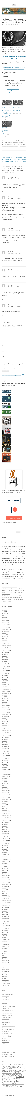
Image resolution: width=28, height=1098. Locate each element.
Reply (3, 191)
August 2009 (4, 971)
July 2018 (4, 781)
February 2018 (5, 790)
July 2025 (4, 633)
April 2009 (4, 976)
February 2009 (5, 980)
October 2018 (5, 776)
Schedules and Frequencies (14, 142)
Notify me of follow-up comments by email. (12, 364)
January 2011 (4, 941)
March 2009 (4, 978)
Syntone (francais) (6, 1040)
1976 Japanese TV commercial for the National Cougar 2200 (7, 159)
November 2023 (5, 668)
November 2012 (5, 902)
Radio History (19, 1074)
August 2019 (4, 758)
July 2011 (4, 930)
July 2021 (4, 718)
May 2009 (4, 974)
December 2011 (5, 921)
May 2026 (4, 615)
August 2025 (4, 631)
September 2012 (5, 905)
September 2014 (5, 863)
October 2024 (5, 649)
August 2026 (4, 610)
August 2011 (4, 928)
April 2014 (4, 872)
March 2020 (4, 746)
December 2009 (5, 964)
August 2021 (4, 716)
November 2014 (5, 859)
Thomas (7, 148)
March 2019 (4, 767)
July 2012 (4, 909)
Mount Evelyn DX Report (7, 1010)
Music (3, 142)
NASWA (3, 1012)
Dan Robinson (16, 1066)
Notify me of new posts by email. (10, 368)
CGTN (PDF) (10, 92)
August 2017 (4, 801)
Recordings (5, 1077)
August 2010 (4, 950)
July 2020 (4, 739)
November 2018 (5, 774)
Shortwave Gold (15, 1078)
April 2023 (4, 680)
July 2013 (4, 888)
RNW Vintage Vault (6, 1022)
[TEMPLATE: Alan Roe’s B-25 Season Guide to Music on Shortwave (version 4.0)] (7, 124)
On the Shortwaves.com (7, 1015)
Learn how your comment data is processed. (13, 374)
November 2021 (5, 711)
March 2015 (4, 852)
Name (4, 345)
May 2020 (4, 742)
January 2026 (4, 622)
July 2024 (4, 654)
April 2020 (4, 744)
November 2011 (5, 923)
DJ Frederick (5, 1069)
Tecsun (4, 1085)
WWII (25, 1086)
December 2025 (5, 624)
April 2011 (4, 935)
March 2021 (4, 725)
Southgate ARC (20, 1084)
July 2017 (4, 803)
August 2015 (4, 843)
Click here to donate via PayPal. (18, 492)
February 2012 (5, 918)
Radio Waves (14, 1075)
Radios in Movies (6, 1075)
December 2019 (5, 751)
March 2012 (4, 916)
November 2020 (5, 732)
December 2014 (5, 858)
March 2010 (4, 958)
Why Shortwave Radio (15, 1086)
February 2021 (5, 726)
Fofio (3, 1004)
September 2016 (5, 820)
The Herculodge (5, 1042)
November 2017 (5, 796)
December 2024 (5, 645)
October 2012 (5, 904)
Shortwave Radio (10, 1081)
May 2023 (4, 679)
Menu (14, 4)
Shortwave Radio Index (7, 1033)
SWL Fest (4, 1038)
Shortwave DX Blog (6, 1031)
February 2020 (5, 748)
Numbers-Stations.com (7, 1013)
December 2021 (5, 709)
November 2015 (5, 838)
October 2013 (5, 882)
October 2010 (5, 946)
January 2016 (4, 835)
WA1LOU (4, 1043)
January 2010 (4, 962)
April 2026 (4, 617)
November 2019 (5, 753)
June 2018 (4, 783)
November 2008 (5, 985)
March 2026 (4, 618)
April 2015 (4, 850)
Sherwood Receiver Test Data (8, 1026)
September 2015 (5, 842)
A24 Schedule (13, 144)
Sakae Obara (4, 1024)
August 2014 (4, 865)
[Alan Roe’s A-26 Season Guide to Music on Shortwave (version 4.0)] (18, 102)
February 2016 (5, 833)
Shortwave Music (12, 146)
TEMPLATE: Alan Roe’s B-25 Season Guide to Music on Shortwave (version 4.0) (6, 130)
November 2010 (5, 944)
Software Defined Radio (9, 1084)
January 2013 (4, 898)
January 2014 (4, 877)
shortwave (20, 1076)
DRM (10, 1069)
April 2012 (4, 914)
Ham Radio (22, 1070)
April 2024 (4, 659)
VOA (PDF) (9, 90)
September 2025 (5, 629)
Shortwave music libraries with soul (9, 587)
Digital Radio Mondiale (17, 1067)
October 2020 (5, 734)
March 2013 (4, 895)
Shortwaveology (5, 1035)
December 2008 (5, 983)
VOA (17, 146)
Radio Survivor (5, 1020)
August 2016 (4, 822)
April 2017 (4, 808)
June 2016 (4, 826)
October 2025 (5, 627)
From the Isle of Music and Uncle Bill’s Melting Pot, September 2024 (20, 159)
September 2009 (5, 969)
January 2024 (4, 665)
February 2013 (5, 896)
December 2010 (5, 943)
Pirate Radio (5, 1074)
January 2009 (4, 981)
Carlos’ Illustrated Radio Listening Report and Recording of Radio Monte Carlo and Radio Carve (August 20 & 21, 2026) (12, 599)
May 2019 (4, 764)
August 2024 (4, 652)
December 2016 (5, 815)
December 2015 (5, 836)
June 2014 (4, 868)
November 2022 (5, 689)
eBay (13, 1069)
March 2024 (4, 661)
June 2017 (4, 804)
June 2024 (4, 656)
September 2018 (5, 778)
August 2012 (4, 907)
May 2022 (4, 700)
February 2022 (5, 705)
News (6, 142)
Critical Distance (5, 996)
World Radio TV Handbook (8, 1056)
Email (3, 351)
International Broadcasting (19, 140)
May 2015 (4, 849)
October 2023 (5, 670)
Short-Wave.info (5, 1028)
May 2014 (4, 870)
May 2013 (4, 891)
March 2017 (4, 810)
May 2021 (4, 721)
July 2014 (4, 866)
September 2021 (5, 714)
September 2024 (5, 650)
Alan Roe (18, 144)
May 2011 (4, 934)
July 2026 (4, 611)
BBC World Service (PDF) (13, 89)
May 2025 (4, 636)
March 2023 (4, 682)
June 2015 (4, 847)
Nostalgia (10, 1073)
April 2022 (4, 702)
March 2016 (4, 831)
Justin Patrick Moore (18, 1071)
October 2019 (5, 755)
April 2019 (4, 765)
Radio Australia (12, 1074)
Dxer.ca (3, 1001)
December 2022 (5, 688)
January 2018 (4, 792)
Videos (7, 1085)
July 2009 (4, 973)
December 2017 (5, 794)
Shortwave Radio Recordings (9, 1082)
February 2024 (5, 663)
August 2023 (4, 673)
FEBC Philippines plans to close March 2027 (11, 595)
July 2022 (4, 696)
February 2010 (5, 960)
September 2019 (5, 757)
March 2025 (4, 640)
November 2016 (5, 817)
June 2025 (4, 634)
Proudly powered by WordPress (8, 1095)
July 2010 (4, 951)
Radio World (20, 1075)
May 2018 (4, 785)
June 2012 (4, 911)
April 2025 (4, 638)
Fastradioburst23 (20, 1069)
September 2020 (5, 735)
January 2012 (4, 919)
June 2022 (4, 698)
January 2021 (4, 728)
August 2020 (4, 737)
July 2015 (4, 845)
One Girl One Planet (6, 1017)
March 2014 (4, 873)
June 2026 (4, 613)
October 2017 (5, 797)
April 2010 (4, 957)
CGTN (6, 146)
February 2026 (5, 620)
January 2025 (4, 643)
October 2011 (5, 925)
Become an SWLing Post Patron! (9, 522)
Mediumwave (5, 1073)
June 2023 (4, 677)
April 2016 (4, 829)
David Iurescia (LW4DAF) (7, 1067)
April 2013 (4, 893)
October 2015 (5, 840)
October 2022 (5, 691)
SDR (10, 1077)
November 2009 (5, 966)
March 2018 (4, 788)
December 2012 (5, 900)
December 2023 (5, 666)
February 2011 (5, 939)
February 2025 (5, 642)
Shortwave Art (6, 1078)
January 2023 (4, 686)
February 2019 (5, 769)
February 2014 (5, 875)
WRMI (22, 1087)
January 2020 (4, 750)
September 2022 (5, 693)
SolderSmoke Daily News (7, 1036)
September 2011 (5, 927)
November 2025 (5, 626)
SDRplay (14, 1076)
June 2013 (4, 889)
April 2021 (4, 723)
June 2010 (4, 953)
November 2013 (5, 881)
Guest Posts (14, 1070)
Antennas (8, 1064)
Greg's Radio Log (5, 1008)
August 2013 (4, 886)
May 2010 (4, 955)
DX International (5, 999)
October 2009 (5, 967)
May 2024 (4, 657)
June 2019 (4, 762)
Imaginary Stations (7, 1071)
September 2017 (5, 799)
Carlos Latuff (6, 1066)
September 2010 (5, 948)
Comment (5, 329)
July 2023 (4, 675)
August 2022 (4, 695)
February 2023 (5, 684)
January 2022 (4, 707)
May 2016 (4, 827)
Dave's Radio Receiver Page (8, 997)
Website (4, 356)
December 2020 (5, 730)
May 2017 (4, 806)
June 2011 (4, 932)
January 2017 (4, 813)
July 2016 (4, 824)
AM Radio (4, 1064)
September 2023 (5, 672)
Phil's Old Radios (5, 1019)
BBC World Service (18, 1065)
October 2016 (5, 819)
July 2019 (4, 760)
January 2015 (4, 856)
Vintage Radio (12, 1085)
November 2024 (5, 647)
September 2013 (5, 884)
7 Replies (4, 28)
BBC (11, 1065)
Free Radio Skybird (6, 1070)
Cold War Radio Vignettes (7, 994)
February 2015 (5, 854)
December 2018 (5, 773)
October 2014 (5, 861)
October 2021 (5, 712)
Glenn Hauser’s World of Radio (8, 1006)
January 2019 (4, 771)
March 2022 (4, 703)
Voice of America (6, 1086)
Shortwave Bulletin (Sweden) (8, 1029)
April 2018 (4, 787)
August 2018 (4, 780)
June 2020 (4, 741)
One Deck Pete (17, 1073)
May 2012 (4, 912)
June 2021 (4, 719)
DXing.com (4, 1003)
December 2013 (5, 879)
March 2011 (4, 937)
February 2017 (5, 811)
